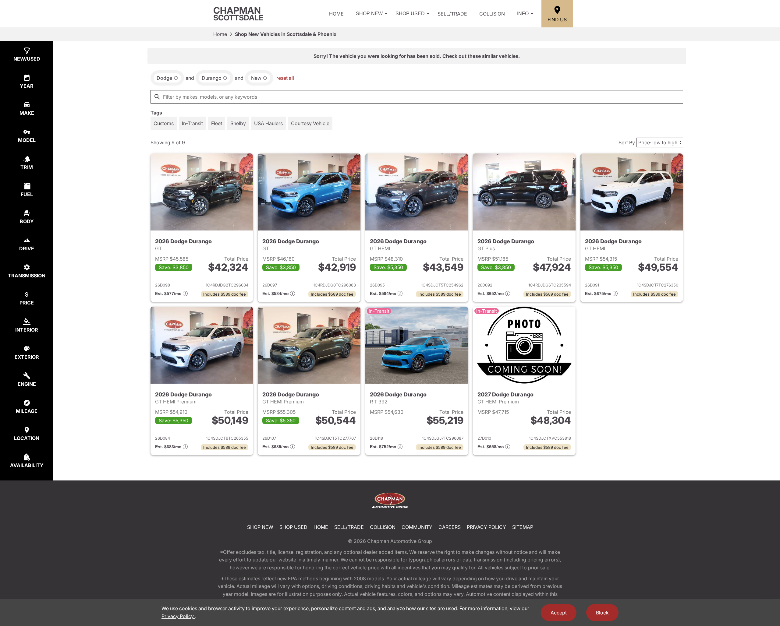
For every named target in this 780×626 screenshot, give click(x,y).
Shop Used (410, 13)
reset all (285, 78)
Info (523, 13)
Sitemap (522, 527)
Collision (492, 14)
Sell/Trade (452, 14)
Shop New (369, 13)
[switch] (164, 123)
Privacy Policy (486, 527)
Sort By (627, 142)
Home (336, 14)
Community (417, 527)
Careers (449, 527)
